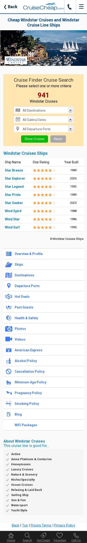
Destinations (24, 275)
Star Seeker (14, 203)
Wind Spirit (13, 211)
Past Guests (24, 307)
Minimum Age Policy (30, 382)
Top (25, 525)
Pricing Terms (41, 525)
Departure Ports (27, 286)
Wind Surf (12, 227)
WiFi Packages (26, 425)
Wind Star (12, 219)
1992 (73, 186)
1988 (73, 211)
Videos (20, 339)
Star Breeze (14, 170)
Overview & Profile (29, 254)
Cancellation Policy (30, 371)
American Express (28, 350)
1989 (73, 170)
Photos (20, 329)
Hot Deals (22, 296)
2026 (73, 178)
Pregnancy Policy (28, 393)
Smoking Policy (27, 404)
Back (10, 6)
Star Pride (13, 195)
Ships (19, 264)
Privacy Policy (64, 525)
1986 (73, 219)
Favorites (60, 540)
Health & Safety (26, 318)
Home (11, 540)
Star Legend (14, 186)
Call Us (76, 540)
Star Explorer (15, 178)
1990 (73, 227)
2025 (73, 202)
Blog (18, 414)
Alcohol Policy (26, 361)
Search (27, 540)
